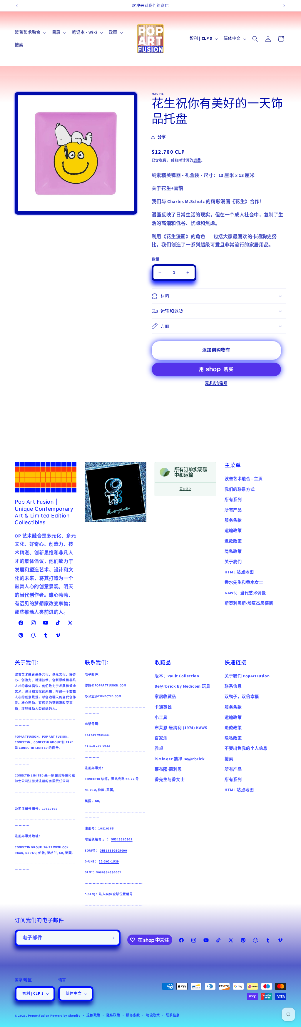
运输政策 (233, 531)
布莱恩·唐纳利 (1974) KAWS (181, 728)
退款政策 (233, 541)
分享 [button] (162, 137)
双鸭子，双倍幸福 (242, 697)
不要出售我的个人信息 (246, 748)
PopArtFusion (38, 1015)
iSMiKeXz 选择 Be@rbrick (180, 759)
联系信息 (233, 686)
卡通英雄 (163, 707)
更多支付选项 (216, 383)
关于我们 (233, 562)
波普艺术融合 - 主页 (244, 479)
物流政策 (153, 1015)
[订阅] (112, 938)
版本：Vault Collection (177, 676)
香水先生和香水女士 (244, 582)
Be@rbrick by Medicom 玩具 (182, 686)
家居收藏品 (165, 697)
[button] (30, 32)
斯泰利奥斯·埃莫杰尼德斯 (249, 603)
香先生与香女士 (170, 780)
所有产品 (233, 510)
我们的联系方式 (240, 489)
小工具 (161, 718)
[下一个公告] (284, 5)
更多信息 (185, 489)
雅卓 (159, 748)
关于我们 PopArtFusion (247, 676)
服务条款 (233, 520)
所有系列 (233, 500)
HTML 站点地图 (239, 572)
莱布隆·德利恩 (168, 769)
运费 (197, 160)
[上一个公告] (16, 5)
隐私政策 (233, 552)
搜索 (229, 759)
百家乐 (161, 738)
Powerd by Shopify (65, 1015)
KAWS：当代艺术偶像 (245, 593)
